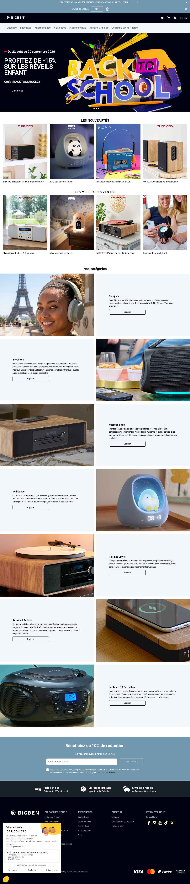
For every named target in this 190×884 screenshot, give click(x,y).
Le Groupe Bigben (52, 817)
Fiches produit (118, 826)
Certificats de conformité (123, 821)
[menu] (95, 28)
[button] (94, 108)
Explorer (127, 312)
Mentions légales (52, 821)
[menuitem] (13, 28)
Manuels (115, 817)
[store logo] (16, 17)
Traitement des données (106, 773)
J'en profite (17, 90)
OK (96, 9)
